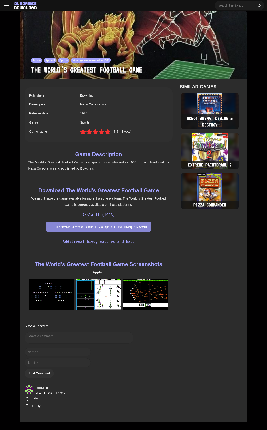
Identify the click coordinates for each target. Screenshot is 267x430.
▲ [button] (27, 396)
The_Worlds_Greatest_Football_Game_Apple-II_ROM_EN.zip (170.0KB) (101, 227)
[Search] (260, 5)
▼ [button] (27, 404)
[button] (6, 5)
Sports (64, 60)
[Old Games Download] (25, 5)
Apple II (50, 60)
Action (37, 60)
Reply (36, 406)
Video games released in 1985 (90, 60)
